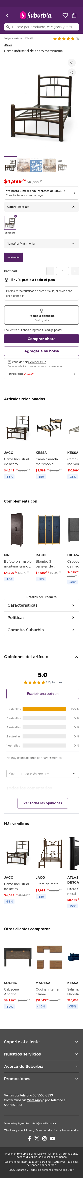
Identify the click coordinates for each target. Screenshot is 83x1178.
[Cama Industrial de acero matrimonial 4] (49, 165)
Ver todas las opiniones (42, 803)
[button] (64, 38)
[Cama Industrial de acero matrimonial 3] (36, 165)
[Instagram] (44, 1138)
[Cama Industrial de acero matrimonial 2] (23, 165)
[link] (18, 443)
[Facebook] (29, 1138)
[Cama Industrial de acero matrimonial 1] (10, 165)
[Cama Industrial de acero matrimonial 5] (62, 165)
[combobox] (42, 774)
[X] (36, 1138)
